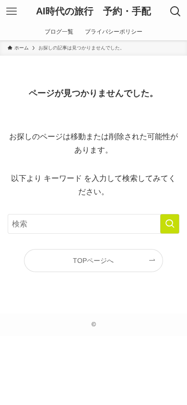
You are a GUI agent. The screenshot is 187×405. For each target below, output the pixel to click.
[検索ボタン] (175, 11)
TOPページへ (93, 260)
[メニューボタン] (11, 11)
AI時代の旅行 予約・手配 (93, 11)
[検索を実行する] (169, 224)
